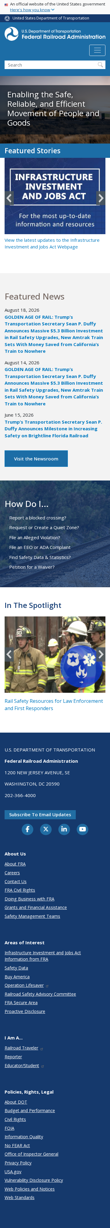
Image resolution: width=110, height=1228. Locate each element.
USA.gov (13, 1171)
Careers (12, 873)
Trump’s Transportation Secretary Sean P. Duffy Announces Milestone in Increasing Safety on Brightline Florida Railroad (53, 429)
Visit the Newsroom (36, 459)
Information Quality (24, 1137)
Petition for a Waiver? (32, 567)
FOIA (9, 1128)
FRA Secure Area (21, 1002)
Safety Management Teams (32, 916)
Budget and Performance (30, 1110)
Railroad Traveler (21, 1048)
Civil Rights (15, 1119)
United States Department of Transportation (51, 18)
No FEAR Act (17, 1145)
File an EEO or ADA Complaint (40, 547)
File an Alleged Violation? (34, 537)
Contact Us (16, 881)
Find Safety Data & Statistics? (40, 557)
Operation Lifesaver (24, 985)
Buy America (17, 977)
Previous (9, 198)
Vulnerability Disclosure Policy (34, 1180)
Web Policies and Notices (30, 1189)
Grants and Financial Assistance (36, 907)
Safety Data (16, 968)
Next (100, 198)
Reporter (13, 1057)
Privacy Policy (18, 1163)
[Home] (55, 35)
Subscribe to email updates (40, 814)
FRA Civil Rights (20, 890)
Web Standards (20, 1197)
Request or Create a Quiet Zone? (44, 527)
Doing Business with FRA (29, 899)
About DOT (16, 1102)
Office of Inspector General (31, 1154)
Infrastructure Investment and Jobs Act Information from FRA (43, 956)
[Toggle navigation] (97, 50)
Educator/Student (22, 1065)
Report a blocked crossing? (37, 518)
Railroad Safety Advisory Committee (40, 994)
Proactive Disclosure (25, 1011)
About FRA (15, 864)
